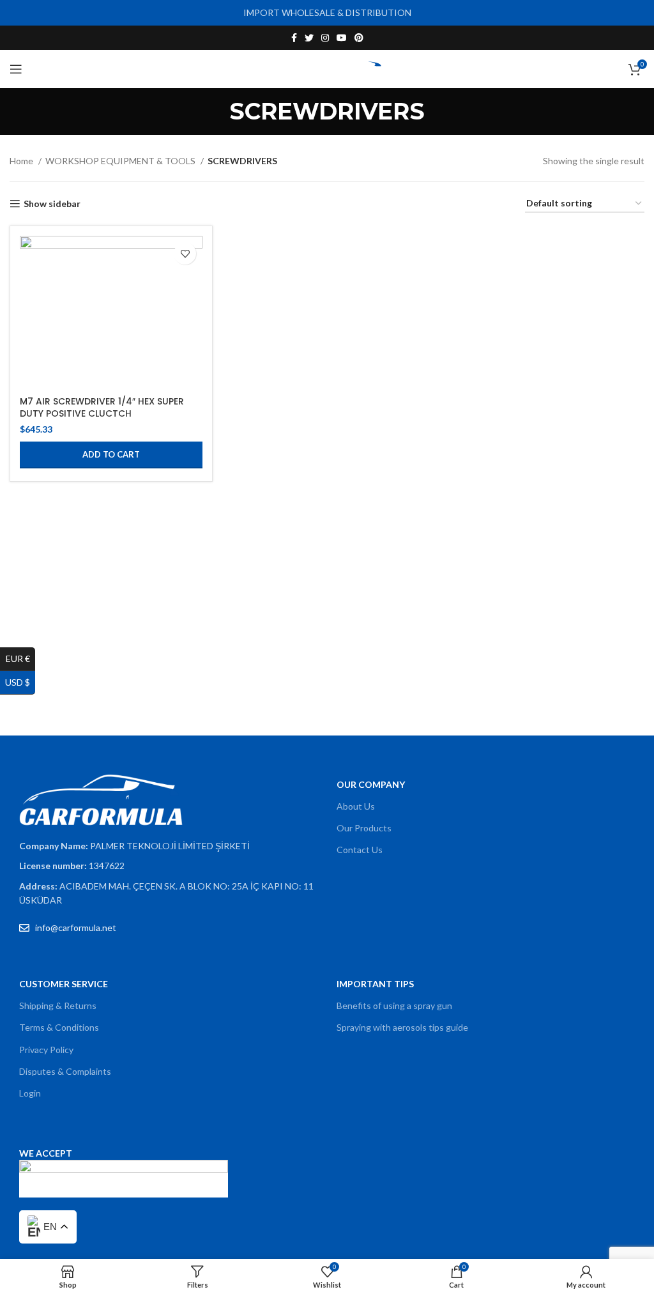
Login (30, 1093)
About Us (356, 806)
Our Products (364, 827)
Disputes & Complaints (65, 1071)
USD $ (20, 682)
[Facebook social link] (294, 37)
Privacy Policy (46, 1049)
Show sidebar (52, 204)
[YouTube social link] (342, 37)
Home (22, 160)
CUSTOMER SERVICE (63, 983)
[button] (111, 455)
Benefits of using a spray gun (394, 1005)
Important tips (375, 983)
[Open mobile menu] (16, 69)
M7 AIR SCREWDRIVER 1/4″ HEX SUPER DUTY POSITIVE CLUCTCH (102, 407)
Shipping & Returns (57, 1005)
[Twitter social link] (309, 37)
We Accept (45, 1153)
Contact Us (360, 849)
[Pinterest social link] (359, 37)
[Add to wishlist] (185, 253)
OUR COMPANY (371, 784)
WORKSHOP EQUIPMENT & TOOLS (121, 160)
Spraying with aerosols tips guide (402, 1027)
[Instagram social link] (325, 37)
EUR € (20, 658)
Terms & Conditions (59, 1027)
